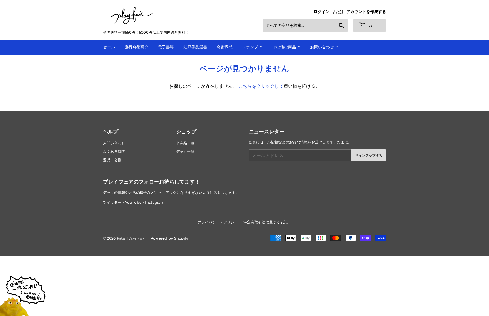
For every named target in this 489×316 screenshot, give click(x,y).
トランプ (250, 47)
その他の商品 (284, 47)
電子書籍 (166, 47)
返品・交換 (112, 160)
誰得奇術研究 (136, 47)
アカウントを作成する (366, 11)
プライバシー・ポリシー (218, 222)
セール (109, 47)
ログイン (321, 11)
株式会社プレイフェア (131, 238)
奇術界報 (225, 47)
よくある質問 (114, 151)
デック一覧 (185, 151)
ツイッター (112, 202)
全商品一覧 (185, 143)
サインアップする (368, 155)
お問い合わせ (322, 47)
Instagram (154, 202)
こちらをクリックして (261, 86)
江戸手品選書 (195, 47)
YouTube (133, 202)
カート (373, 25)
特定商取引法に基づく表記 (265, 222)
